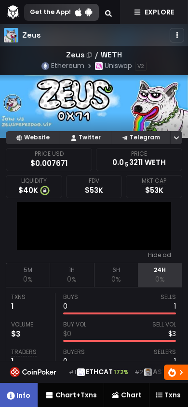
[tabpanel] (94, 332)
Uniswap (118, 65)
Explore (159, 12)
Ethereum (67, 65)
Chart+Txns (76, 395)
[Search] (108, 12)
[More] (177, 35)
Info (23, 395)
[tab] (28, 275)
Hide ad (159, 255)
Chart (131, 395)
